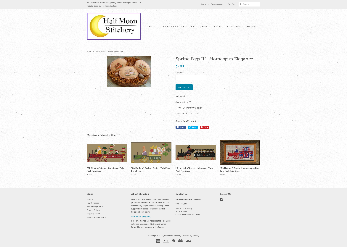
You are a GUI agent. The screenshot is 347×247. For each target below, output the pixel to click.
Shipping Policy (93, 213)
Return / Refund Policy (96, 217)
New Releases (93, 202)
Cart (233, 4)
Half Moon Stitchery (172, 235)
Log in (203, 4)
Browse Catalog (93, 210)
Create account (217, 4)
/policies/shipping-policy (141, 216)
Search (90, 199)
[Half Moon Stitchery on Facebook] (221, 199)
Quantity (180, 72)
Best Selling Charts (95, 206)
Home (89, 51)
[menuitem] (151, 26)
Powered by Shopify (190, 235)
